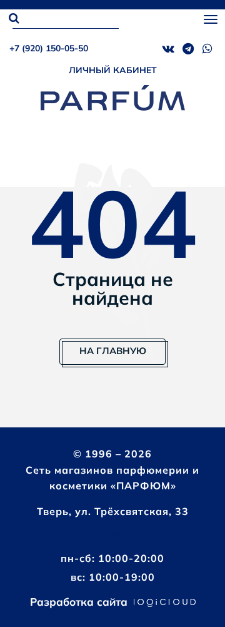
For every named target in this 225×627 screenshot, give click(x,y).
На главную (112, 351)
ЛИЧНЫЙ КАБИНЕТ (113, 70)
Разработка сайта (80, 601)
